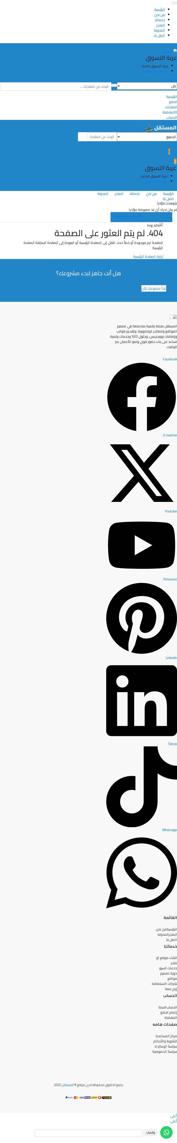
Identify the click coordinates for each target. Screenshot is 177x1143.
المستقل (68, 1085)
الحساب (171, 1007)
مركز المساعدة (166, 1036)
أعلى (173, 1116)
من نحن (159, 14)
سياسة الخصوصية (164, 1051)
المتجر (160, 25)
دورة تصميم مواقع (168, 976)
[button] (171, 79)
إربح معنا (171, 989)
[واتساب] (166, 1132)
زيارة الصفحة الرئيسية (148, 256)
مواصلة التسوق (157, 71)
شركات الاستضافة (164, 983)
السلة (162, 1007)
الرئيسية (159, 9)
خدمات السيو (168, 968)
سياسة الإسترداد (165, 1046)
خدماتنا (160, 20)
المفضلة (170, 1017)
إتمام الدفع (168, 1012)
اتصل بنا (159, 35)
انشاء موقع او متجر (127, 216)
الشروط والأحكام (165, 1041)
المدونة (159, 30)
